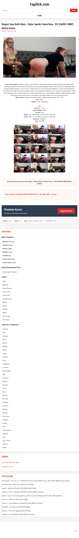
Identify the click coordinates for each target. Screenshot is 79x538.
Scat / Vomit (6, 440)
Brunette (5, 399)
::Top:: (75, 531)
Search (74, 10)
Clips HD (9, 31)
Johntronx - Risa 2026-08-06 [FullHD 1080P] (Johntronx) (18, 514)
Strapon (5, 409)
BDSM (4, 31)
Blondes (5, 395)
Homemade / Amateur (9, 272)
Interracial (5, 416)
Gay (3, 437)
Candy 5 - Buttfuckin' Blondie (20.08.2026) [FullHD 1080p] (19, 488)
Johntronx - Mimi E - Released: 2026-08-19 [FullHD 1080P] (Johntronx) (23, 492)
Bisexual (5, 433)
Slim (9, 221)
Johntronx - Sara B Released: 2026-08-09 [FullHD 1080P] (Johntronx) (22, 503)
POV (3, 427)
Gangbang (5, 364)
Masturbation (6, 371)
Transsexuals (6, 430)
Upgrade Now (66, 211)
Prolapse (5, 420)
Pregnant (5, 378)
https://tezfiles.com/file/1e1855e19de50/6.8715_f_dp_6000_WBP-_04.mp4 (30, 194)
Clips (14, 31)
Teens (4, 388)
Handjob (5, 402)
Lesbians (5, 367)
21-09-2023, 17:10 (51, 221)
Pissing (4, 381)
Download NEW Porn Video (10, 462)
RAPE (4, 447)
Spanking (36, 221)
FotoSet (5, 309)
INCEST (5, 444)
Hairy (4, 360)
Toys (3, 392)
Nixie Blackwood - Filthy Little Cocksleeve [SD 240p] (17, 484)
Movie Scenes (7, 288)
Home (39, 15)
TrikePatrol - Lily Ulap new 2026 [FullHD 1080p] (16, 507)
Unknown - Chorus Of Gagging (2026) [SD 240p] (16, 511)
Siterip (4, 313)
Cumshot (5, 406)
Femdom (5, 357)
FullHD (42, 108)
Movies (4, 302)
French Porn (6, 292)
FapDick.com (39, 4)
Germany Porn (7, 299)
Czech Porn (6, 295)
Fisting (4, 423)
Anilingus (5, 336)
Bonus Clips (6, 316)
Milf (3, 374)
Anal (3, 332)
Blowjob (5, 346)
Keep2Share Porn (7, 467)
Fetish (4, 353)
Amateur (5, 329)
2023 (41, 221)
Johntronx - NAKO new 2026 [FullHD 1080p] (15, 499)
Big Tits (4, 343)
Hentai (4, 306)
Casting (4, 413)
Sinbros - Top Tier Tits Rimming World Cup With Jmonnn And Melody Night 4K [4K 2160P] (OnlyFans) (32, 496)
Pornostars (6, 320)
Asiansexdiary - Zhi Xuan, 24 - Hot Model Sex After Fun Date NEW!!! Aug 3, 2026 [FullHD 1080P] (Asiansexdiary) (35, 481)
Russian (5, 385)
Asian (4, 339)
